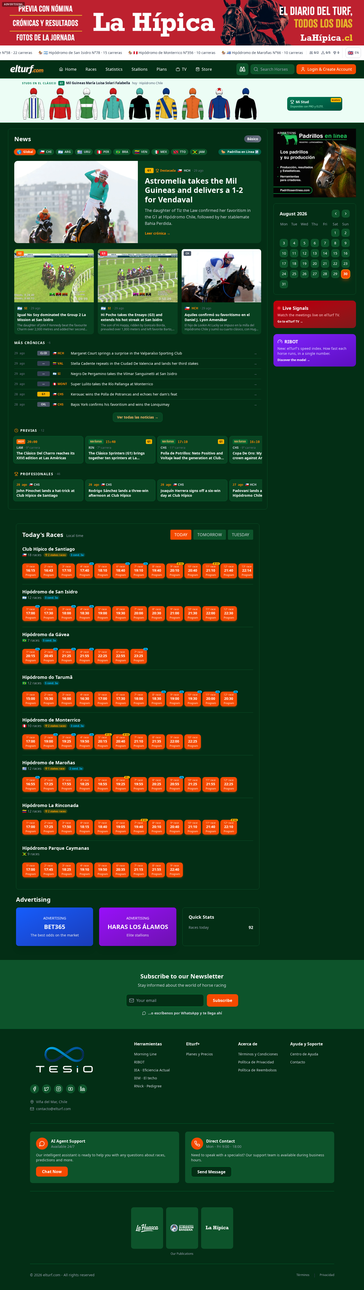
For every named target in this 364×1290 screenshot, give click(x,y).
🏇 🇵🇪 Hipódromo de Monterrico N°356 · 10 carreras (170, 52)
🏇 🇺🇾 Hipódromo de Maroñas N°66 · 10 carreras (260, 52)
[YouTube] (70, 1088)
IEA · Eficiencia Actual (152, 1070)
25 (294, 273)
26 (304, 273)
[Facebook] (34, 1088)
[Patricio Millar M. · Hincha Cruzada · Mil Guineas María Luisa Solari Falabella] (140, 103)
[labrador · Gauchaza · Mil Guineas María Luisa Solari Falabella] (34, 103)
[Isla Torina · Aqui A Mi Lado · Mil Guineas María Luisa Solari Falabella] (87, 103)
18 (294, 263)
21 (325, 263)
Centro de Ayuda (304, 1054)
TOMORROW (209, 534)
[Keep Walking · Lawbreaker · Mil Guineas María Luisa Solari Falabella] (246, 103)
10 (284, 253)
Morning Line (145, 1054)
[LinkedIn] (82, 1088)
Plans (162, 69)
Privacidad (327, 1275)
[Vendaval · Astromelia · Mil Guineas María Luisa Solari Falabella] (113, 103)
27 (315, 273)
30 (345, 273)
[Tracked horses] (242, 69)
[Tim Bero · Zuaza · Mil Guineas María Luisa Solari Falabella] (219, 103)
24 (284, 273)
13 (315, 253)
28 (325, 273)
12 (304, 253)
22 (335, 263)
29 (335, 273)
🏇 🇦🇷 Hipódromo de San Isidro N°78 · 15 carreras (78, 52)
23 (345, 263)
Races (91, 69)
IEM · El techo (145, 1078)
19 (304, 263)
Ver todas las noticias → (137, 417)
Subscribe (222, 1000)
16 (345, 253)
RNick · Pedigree (148, 1086)
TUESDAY (240, 534)
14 (325, 253)
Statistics (114, 69)
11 (294, 253)
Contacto (297, 1062)
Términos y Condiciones (258, 1054)
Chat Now (52, 1171)
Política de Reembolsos (257, 1070)
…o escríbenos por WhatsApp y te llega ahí (185, 1013)
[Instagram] (58, 1088)
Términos (302, 1275)
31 (284, 284)
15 (335, 253)
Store (207, 69)
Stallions (140, 69)
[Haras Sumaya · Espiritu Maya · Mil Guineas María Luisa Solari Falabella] (60, 103)
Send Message (211, 1172)
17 (284, 263)
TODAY (180, 534)
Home (71, 69)
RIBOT (139, 1062)
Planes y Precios (199, 1054)
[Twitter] (46, 1088)
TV (184, 69)
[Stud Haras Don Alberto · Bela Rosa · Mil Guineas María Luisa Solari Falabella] (193, 103)
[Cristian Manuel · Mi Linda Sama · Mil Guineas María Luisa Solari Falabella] (166, 103)
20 (315, 263)
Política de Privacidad (256, 1062)
